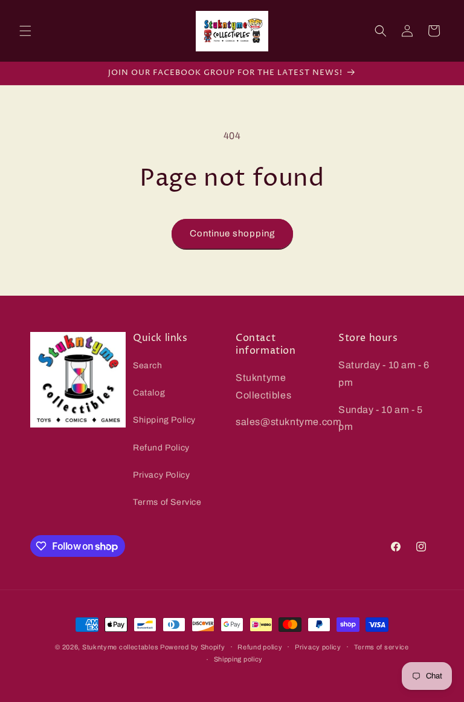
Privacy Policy (161, 474)
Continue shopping (232, 233)
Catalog (149, 392)
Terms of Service (167, 502)
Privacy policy (318, 647)
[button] (25, 31)
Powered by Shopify (192, 647)
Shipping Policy (164, 419)
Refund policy (259, 647)
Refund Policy (161, 447)
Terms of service (381, 647)
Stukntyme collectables (121, 647)
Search (148, 365)
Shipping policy (238, 659)
